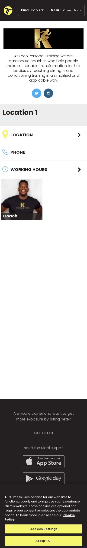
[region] (43, 516)
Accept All (43, 541)
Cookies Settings (43, 529)
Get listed (43, 433)
